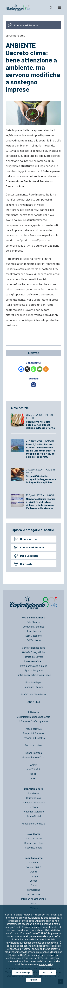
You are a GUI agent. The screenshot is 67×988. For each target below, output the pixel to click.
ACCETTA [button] (47, 972)
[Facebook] (21, 369)
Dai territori (27, 563)
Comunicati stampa (32, 547)
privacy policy (45, 964)
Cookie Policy (48, 957)
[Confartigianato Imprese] (18, 7)
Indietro (33, 353)
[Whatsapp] (33, 369)
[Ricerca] (50, 7)
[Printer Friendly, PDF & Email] (33, 386)
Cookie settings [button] (22, 972)
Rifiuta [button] (33, 980)
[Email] (39, 369)
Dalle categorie (29, 555)
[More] (46, 369)
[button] (59, 7)
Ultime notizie (28, 539)
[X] (27, 369)
